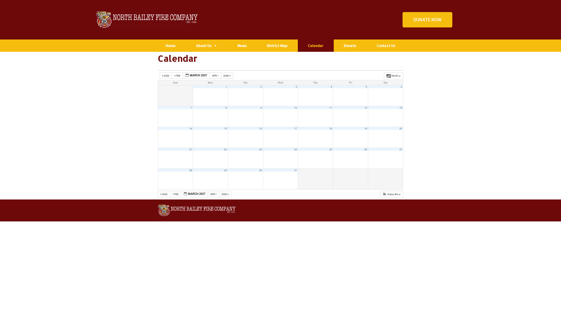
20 (400, 128)
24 (295, 149)
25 (330, 149)
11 (330, 107)
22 (225, 149)
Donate (350, 45)
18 (330, 128)
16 (260, 128)
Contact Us (386, 45)
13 (400, 107)
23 (260, 149)
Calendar (315, 45)
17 (295, 128)
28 (190, 170)
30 (260, 170)
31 (295, 170)
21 (190, 149)
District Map (277, 45)
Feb (178, 75)
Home (171, 45)
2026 (166, 75)
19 (365, 128)
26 (365, 149)
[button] (391, 194)
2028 (226, 75)
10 (295, 107)
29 (225, 170)
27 (400, 149)
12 (365, 107)
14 (190, 128)
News (242, 45)
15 (225, 128)
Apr (215, 75)
